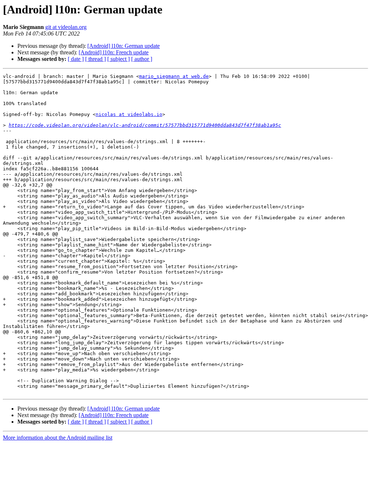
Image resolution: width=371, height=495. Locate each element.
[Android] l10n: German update (123, 46)
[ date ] (76, 59)
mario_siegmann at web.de (174, 76)
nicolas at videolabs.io (129, 114)
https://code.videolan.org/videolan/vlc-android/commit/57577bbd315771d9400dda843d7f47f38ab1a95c (145, 125)
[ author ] (141, 59)
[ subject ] (118, 59)
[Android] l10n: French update (114, 52)
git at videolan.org (66, 27)
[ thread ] (95, 59)
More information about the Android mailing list (57, 437)
